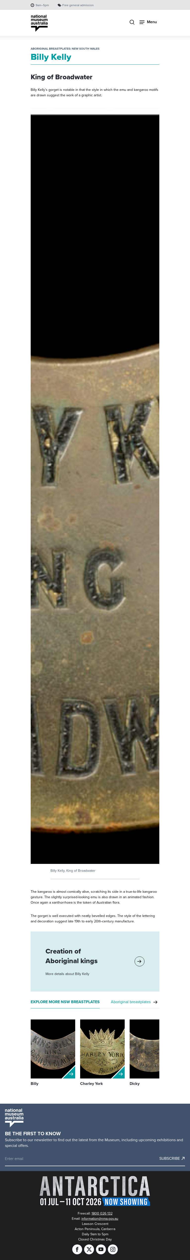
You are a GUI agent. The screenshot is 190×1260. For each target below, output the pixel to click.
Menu (152, 22)
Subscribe (169, 1158)
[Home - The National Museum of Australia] (39, 23)
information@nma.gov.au (99, 1218)
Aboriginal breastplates (131, 1002)
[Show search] (132, 23)
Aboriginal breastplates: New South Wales (65, 48)
